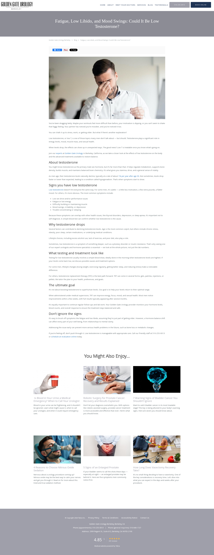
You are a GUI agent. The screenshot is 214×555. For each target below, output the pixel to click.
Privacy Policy (93, 518)
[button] (201, 5)
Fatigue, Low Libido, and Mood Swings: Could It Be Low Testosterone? (105, 40)
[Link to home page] (16, 5)
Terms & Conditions (110, 518)
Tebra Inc (81, 518)
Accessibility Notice (129, 518)
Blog (75, 40)
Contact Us (144, 518)
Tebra (118, 546)
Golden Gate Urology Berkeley (59, 40)
